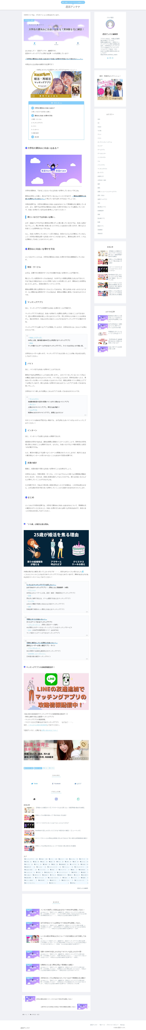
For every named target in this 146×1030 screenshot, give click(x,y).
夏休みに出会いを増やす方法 (43, 115)
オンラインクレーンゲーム (105, 142)
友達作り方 (101, 176)
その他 (99, 130)
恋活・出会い (39, 768)
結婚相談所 (101, 210)
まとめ (37, 137)
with (29, 606)
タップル (31, 601)
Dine (31, 343)
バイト (34, 126)
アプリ (99, 138)
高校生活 (100, 233)
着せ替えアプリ (102, 207)
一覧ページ (102, 1024)
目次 (55, 103)
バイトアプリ (101, 165)
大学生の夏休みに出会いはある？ (45, 108)
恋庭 (29, 595)
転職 (99, 222)
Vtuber (99, 126)
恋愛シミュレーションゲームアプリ (107, 191)
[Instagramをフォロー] (56, 799)
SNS (99, 119)
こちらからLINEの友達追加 (37, 725)
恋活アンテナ (93, 1024)
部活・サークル (37, 119)
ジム (99, 161)
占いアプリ (101, 172)
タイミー (33, 404)
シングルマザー (102, 157)
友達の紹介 (36, 133)
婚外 (99, 184)
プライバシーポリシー (112, 1024)
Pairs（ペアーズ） (36, 337)
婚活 (99, 187)
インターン (36, 129)
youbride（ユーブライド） (37, 654)
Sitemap (122, 1024)
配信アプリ (101, 226)
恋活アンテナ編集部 (110, 34)
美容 (99, 214)
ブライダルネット (34, 648)
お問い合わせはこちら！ (49, 730)
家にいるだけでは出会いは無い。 (42, 111)
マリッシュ (32, 590)
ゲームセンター (102, 153)
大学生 (52, 768)
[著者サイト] (34, 799)
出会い (46, 768)
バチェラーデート (34, 625)
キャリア (100, 146)
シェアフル (33, 410)
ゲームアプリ (101, 149)
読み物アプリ (101, 218)
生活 (99, 203)
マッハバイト (34, 399)
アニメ (99, 134)
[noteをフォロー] (78, 799)
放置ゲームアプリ (102, 199)
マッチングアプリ (38, 122)
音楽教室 (100, 229)
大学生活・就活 (29, 768)
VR (98, 123)
